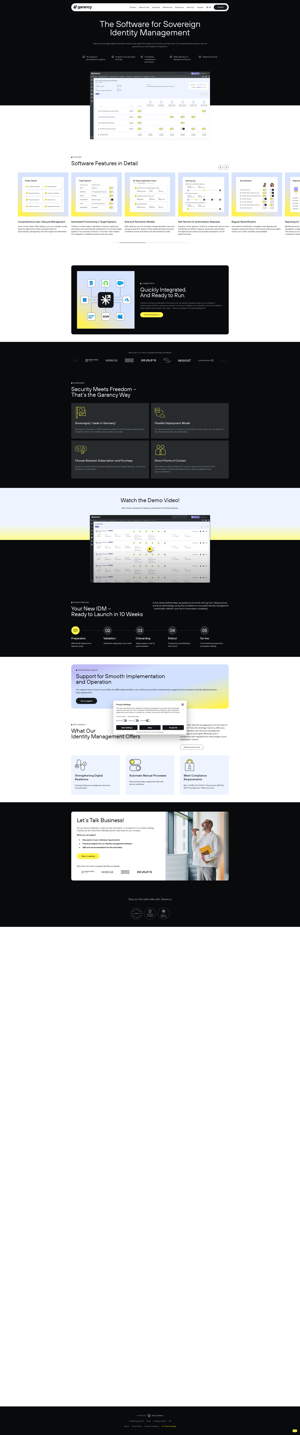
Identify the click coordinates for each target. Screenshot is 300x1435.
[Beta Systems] (155, 1415)
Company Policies (159, 1421)
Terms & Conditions (152, 1426)
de (170, 1421)
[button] (150, 549)
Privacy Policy (137, 1426)
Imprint (126, 1426)
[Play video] (150, 549)
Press (148, 1421)
